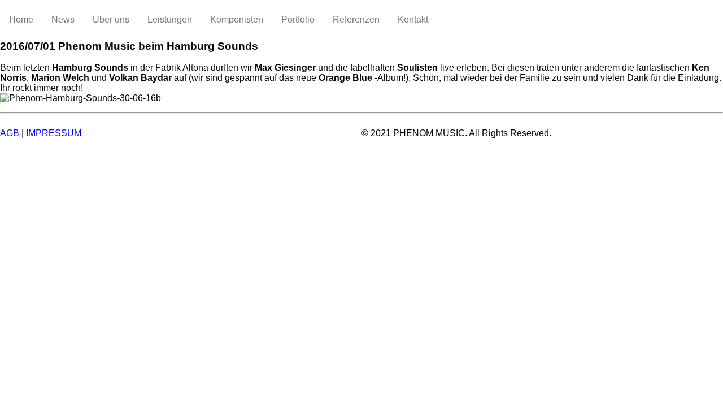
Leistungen (169, 19)
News (63, 19)
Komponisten (236, 19)
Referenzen (356, 19)
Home (21, 19)
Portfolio (298, 19)
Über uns (111, 19)
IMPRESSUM (53, 133)
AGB (9, 133)
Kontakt (413, 19)
